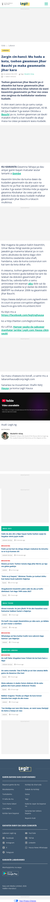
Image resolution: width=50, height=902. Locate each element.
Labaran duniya (7, 540)
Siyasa (4, 583)
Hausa (5, 388)
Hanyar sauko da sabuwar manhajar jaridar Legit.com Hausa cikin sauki (25, 330)
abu (30, 283)
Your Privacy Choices (27, 901)
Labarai (11, 45)
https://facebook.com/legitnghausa (22, 315)
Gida (3, 45)
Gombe (16, 173)
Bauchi (5, 114)
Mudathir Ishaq (29, 74)
